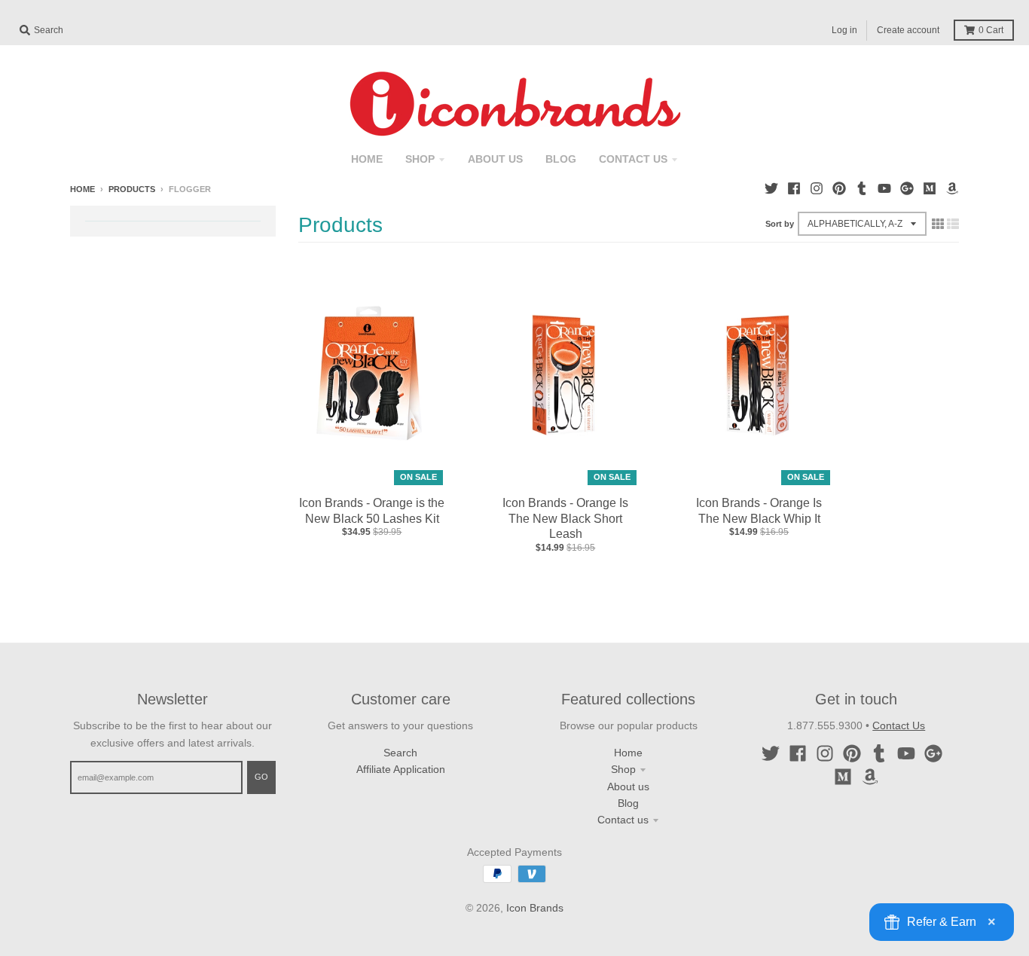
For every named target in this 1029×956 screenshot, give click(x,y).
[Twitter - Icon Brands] (771, 188)
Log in (844, 30)
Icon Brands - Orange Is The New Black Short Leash (565, 518)
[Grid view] (938, 224)
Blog (628, 803)
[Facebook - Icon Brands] (794, 188)
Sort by (779, 223)
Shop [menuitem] (420, 159)
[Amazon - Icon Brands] (952, 188)
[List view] (953, 224)
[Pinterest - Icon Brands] (839, 188)
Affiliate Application (400, 769)
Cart (991, 30)
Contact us (623, 820)
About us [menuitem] (495, 159)
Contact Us (898, 725)
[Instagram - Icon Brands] (816, 188)
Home (82, 189)
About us (628, 786)
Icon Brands (534, 908)
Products (131, 189)
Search (400, 753)
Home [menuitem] (367, 159)
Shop (623, 769)
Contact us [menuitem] (633, 159)
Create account (908, 30)
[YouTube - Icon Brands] (884, 188)
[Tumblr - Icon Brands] (862, 188)
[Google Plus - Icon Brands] (907, 188)
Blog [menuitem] (560, 159)
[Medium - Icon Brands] (929, 188)
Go (261, 776)
